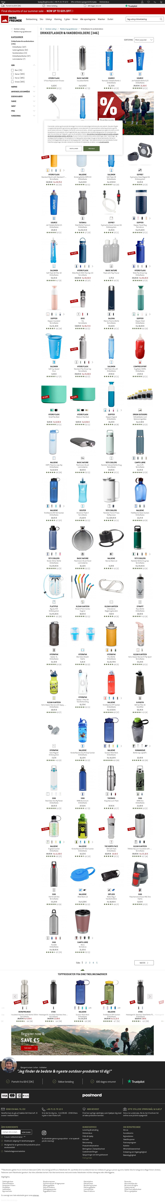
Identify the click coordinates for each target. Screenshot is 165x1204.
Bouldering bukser (90, 1185)
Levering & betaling (90, 1130)
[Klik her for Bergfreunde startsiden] (12, 19)
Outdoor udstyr (51, 29)
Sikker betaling (52, 6)
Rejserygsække (48, 1185)
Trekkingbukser (7, 1181)
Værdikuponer (129, 1139)
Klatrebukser (88, 1183)
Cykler (67, 19)
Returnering (87, 1142)
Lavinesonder (88, 1189)
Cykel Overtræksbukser (132, 1189)
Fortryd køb (87, 1158)
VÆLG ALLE (91, 148)
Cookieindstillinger (90, 1152)
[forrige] (44, 170)
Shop (3, 2)
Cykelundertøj (129, 1187)
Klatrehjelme (88, 1181)
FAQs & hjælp (87, 1136)
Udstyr (49, 19)
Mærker (101, 19)
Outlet (110, 19)
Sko (41, 19)
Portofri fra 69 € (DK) (13, 6)
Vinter (75, 19)
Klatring (58, 19)
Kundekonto (128, 1133)
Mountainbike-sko (130, 1183)
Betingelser (87, 1149)
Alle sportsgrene (87, 19)
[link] (23, 29)
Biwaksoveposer (49, 1181)
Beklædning (31, 19)
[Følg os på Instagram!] (46, 1133)
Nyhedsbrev (128, 1136)
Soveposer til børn (8, 1185)
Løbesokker (6, 1189)
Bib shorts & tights (131, 1185)
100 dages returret (94, 6)
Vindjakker (6, 1187)
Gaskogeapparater (49, 1189)
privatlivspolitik (104, 142)
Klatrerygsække (89, 1187)
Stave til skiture (89, 1191)
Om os (125, 1130)
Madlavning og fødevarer (69, 29)
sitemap (36, 1195)
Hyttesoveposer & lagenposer (54, 1183)
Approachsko (7, 1191)
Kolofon (126, 1146)
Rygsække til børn (49, 1191)
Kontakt (85, 1139)
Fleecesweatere (8, 1183)
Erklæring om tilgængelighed (135, 1152)
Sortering (128, 40)
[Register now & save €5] (82, 1040)
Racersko (127, 1181)
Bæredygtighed (129, 1155)
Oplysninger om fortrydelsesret (95, 1155)
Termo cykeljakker (130, 1191)
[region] (83, 137)
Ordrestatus (87, 1133)
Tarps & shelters (49, 1187)
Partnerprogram (129, 1142)
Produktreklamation (90, 1146)
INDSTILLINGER (74, 148)
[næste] (64, 170)
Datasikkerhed (99, 1149)
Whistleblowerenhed (131, 1149)
